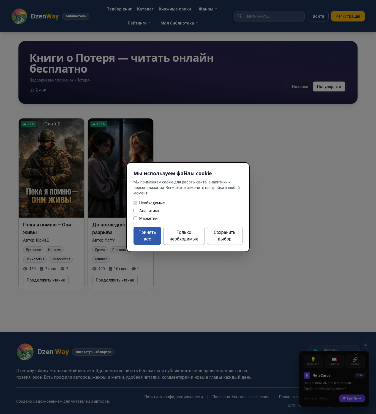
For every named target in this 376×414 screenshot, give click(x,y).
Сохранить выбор (224, 236)
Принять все (147, 236)
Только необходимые (184, 236)
